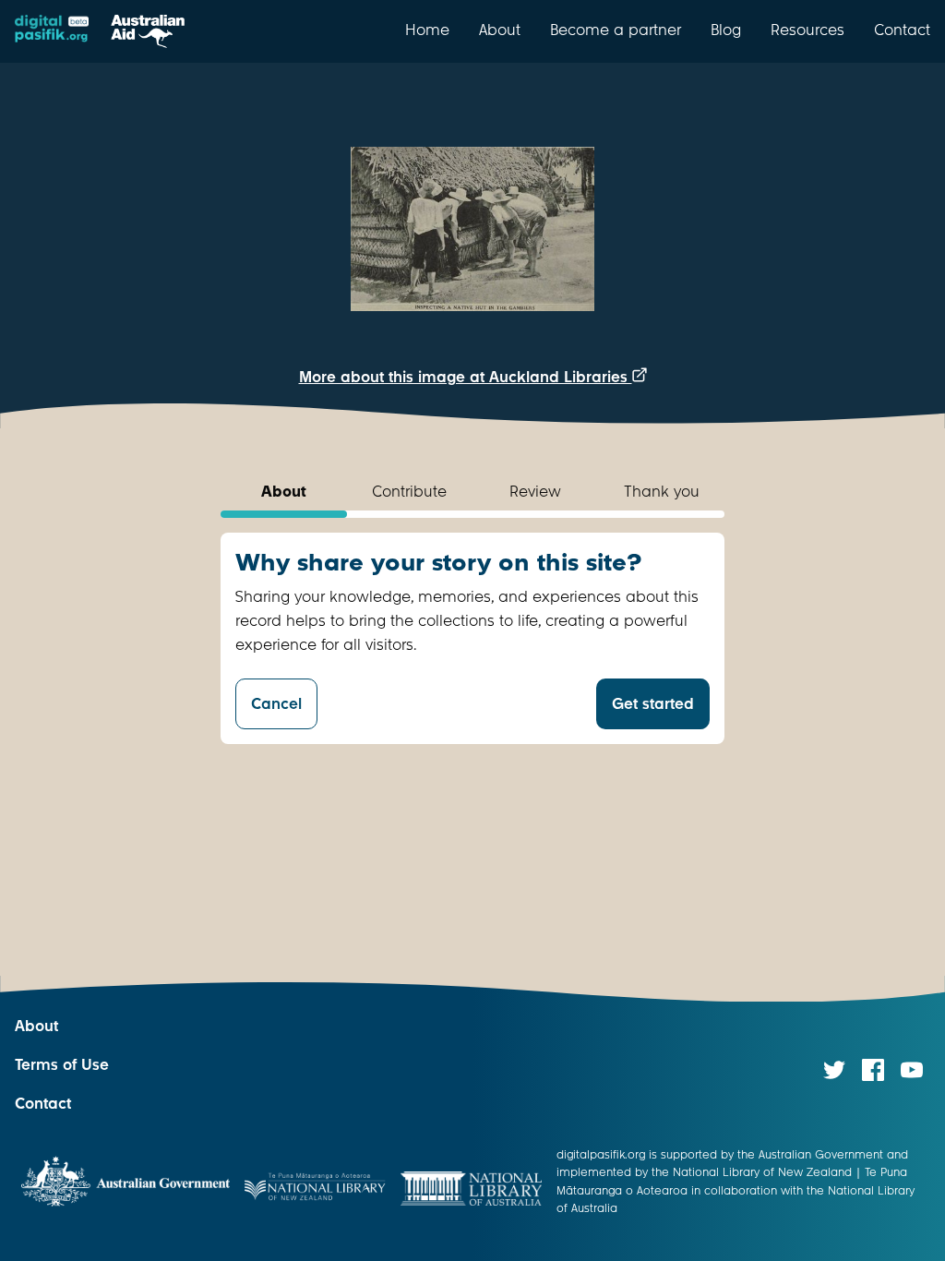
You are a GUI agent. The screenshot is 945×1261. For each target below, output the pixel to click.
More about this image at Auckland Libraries (465, 377)
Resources (807, 29)
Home (427, 29)
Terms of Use (62, 1065)
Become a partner (615, 29)
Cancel (276, 704)
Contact (902, 29)
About (499, 29)
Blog (726, 29)
